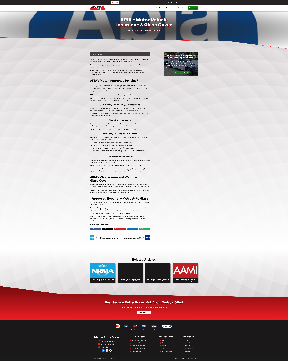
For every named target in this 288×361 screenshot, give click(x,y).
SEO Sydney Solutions (192, 358)
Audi (163, 340)
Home (187, 340)
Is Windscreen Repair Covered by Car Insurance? (158, 280)
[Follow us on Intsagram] (107, 350)
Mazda (164, 345)
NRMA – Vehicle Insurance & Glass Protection (103, 280)
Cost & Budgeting (136, 30)
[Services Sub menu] (163, 8)
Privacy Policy (189, 348)
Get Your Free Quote (181, 72)
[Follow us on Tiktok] (110, 350)
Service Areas (170, 8)
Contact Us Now (144, 312)
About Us (180, 8)
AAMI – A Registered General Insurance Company (185, 280)
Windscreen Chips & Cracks (140, 340)
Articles (187, 345)
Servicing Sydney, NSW (108, 341)
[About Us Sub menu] (184, 8)
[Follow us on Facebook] (103, 350)
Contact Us (193, 8)
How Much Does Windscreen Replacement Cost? (130, 280)
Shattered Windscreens (139, 343)
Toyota (164, 348)
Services (159, 8)
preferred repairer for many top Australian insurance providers (118, 210)
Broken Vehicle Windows (139, 348)
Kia (163, 343)
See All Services (137, 351)
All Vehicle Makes (167, 351)
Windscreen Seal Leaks (139, 345)
